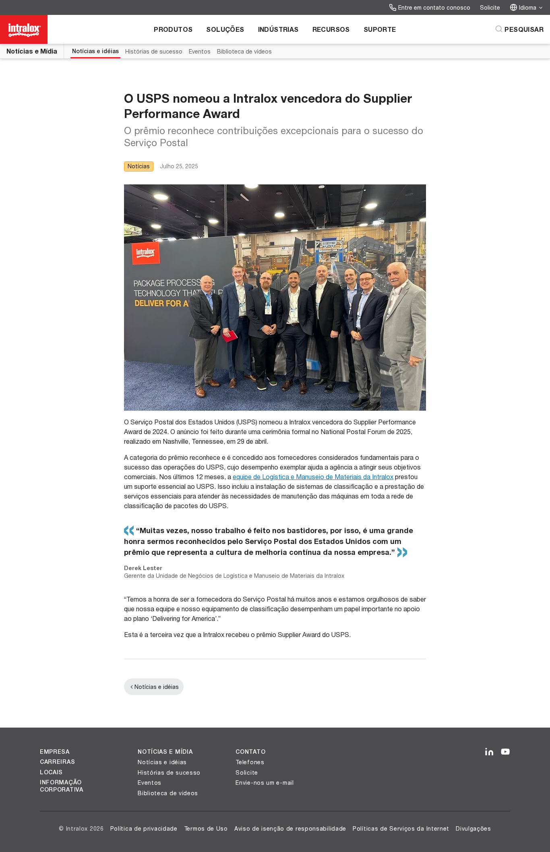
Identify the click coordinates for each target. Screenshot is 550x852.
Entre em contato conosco (434, 7)
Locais (51, 772)
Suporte (380, 29)
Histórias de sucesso (153, 51)
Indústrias (278, 29)
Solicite (490, 7)
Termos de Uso (206, 828)
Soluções (225, 29)
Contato (250, 752)
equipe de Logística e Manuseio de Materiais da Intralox (313, 476)
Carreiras (57, 762)
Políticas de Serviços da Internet (401, 828)
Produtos (173, 29)
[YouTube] (505, 752)
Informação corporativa (61, 786)
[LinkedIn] (489, 752)
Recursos (331, 29)
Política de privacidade (144, 828)
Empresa (55, 752)
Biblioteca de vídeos (244, 51)
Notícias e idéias (95, 51)
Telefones (250, 762)
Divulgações (473, 828)
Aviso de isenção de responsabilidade (290, 828)
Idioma (527, 7)
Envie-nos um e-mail (265, 782)
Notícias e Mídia (31, 51)
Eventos (200, 51)
